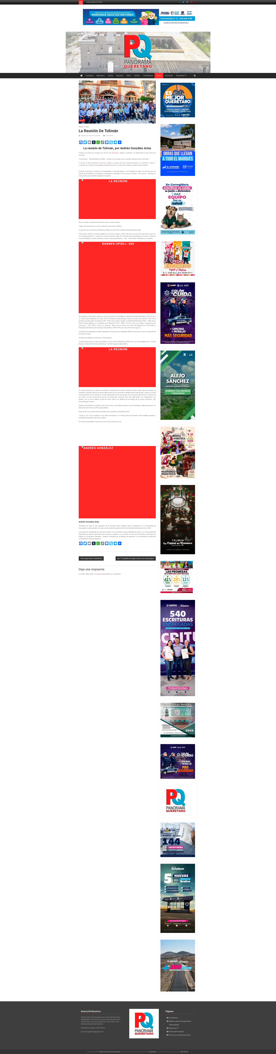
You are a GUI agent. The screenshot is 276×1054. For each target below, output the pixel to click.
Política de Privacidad (176, 1031)
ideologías (115, 153)
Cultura (110, 76)
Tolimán (102, 163)
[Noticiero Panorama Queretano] (138, 52)
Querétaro (89, 76)
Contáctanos (148, 76)
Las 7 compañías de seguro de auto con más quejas (135, 558)
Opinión (159, 76)
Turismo (137, 76)
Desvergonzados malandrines (91, 558)
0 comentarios (109, 135)
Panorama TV (181, 76)
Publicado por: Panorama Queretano (90, 135)
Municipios (101, 76)
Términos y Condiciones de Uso (180, 1035)
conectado (97, 574)
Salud (128, 76)
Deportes (119, 76)
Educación (169, 76)
